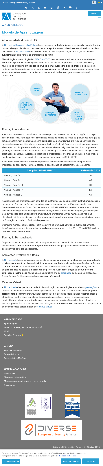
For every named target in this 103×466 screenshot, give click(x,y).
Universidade (22, 51)
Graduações (9, 373)
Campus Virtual (44, 306)
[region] (51, 457)
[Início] (14, 16)
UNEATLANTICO (42, 59)
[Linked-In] (51, 8)
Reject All (91, 461)
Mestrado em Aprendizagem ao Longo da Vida (25, 381)
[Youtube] (45, 8)
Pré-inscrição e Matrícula (15, 358)
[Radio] (64, 8)
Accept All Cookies (70, 461)
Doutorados (9, 385)
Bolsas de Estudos (12, 354)
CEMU (7, 331)
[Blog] (58, 8)
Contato (94, 13)
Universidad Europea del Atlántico (20, 45)
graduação (66, 273)
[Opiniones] (70, 8)
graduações (91, 287)
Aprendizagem (10, 323)
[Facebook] (26, 8)
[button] (99, 2)
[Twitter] (33, 8)
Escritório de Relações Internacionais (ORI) (23, 327)
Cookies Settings (11, 461)
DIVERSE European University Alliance (18, 2)
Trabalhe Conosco (12, 335)
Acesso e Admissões (13, 350)
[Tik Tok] (77, 8)
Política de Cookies (67, 456)
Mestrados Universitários (15, 377)
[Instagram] (39, 8)
